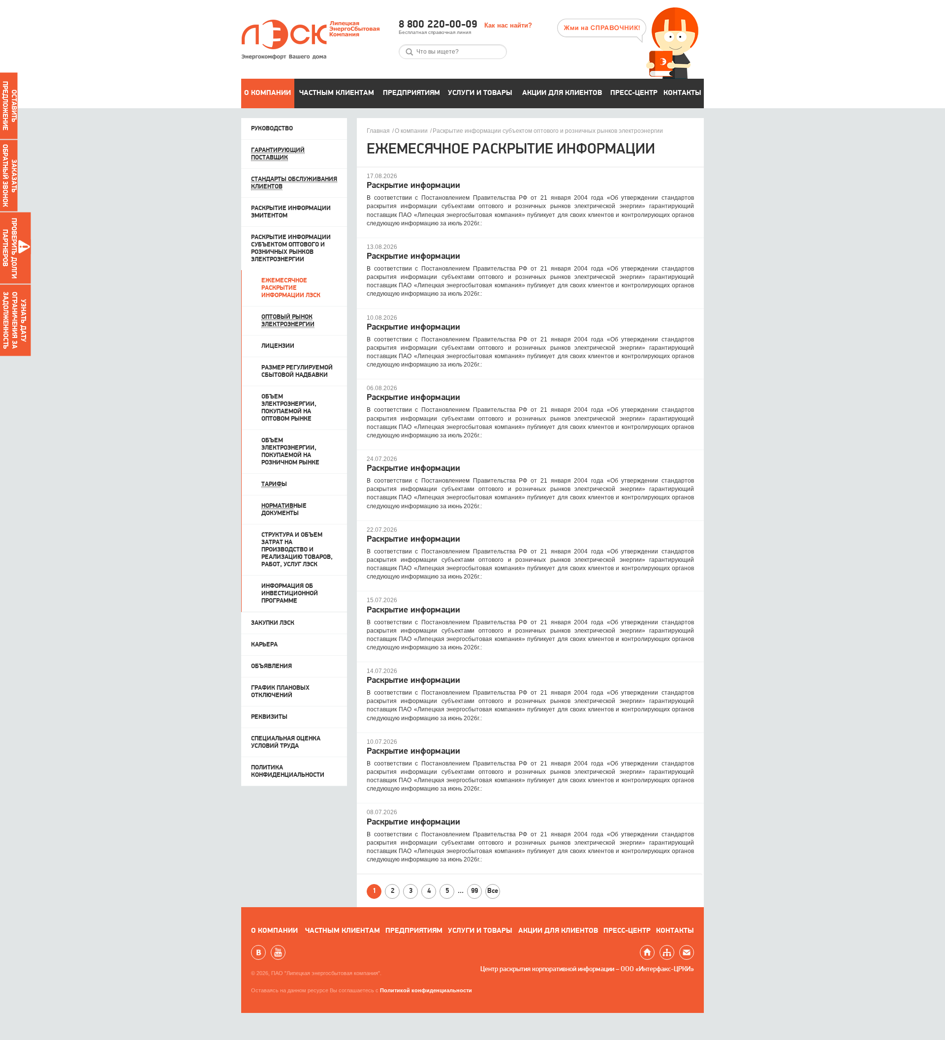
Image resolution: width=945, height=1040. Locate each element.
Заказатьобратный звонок (9, 175)
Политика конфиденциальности (287, 771)
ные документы (284, 510)
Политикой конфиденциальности (426, 990)
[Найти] (409, 52)
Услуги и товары (480, 93)
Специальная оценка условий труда (285, 742)
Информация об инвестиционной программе (289, 593)
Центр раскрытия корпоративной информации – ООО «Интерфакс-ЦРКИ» (587, 969)
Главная (378, 130)
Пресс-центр (634, 93)
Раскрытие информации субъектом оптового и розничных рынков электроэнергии (548, 130)
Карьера (264, 645)
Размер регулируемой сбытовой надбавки (297, 371)
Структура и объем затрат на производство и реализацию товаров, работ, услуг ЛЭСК (297, 550)
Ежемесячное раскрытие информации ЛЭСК (290, 288)
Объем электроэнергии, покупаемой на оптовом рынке (288, 408)
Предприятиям (411, 93)
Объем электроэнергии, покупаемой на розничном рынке (290, 451)
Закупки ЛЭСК (272, 623)
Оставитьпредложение (9, 105)
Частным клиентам (336, 93)
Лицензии (277, 346)
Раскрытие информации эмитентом (291, 212)
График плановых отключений (280, 692)
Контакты (682, 93)
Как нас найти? (508, 25)
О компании (267, 93)
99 (474, 891)
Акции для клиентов (562, 93)
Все (492, 891)
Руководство (272, 128)
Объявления (271, 666)
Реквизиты (269, 717)
